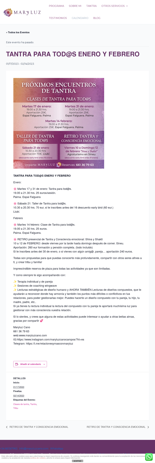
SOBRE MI (75, 6)
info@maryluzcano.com (33, 448)
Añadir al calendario (30, 364)
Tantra (33, 404)
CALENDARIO (80, 18)
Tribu (15, 408)
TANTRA (91, 6)
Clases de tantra (21, 404)
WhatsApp (56, 448)
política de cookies (38, 458)
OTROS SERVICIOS (113, 6)
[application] (126, 6)
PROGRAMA (56, 6)
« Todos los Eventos (18, 32)
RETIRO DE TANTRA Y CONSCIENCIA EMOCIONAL (38, 427)
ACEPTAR (77, 461)
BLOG (97, 18)
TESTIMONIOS (58, 18)
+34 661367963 (8, 448)
